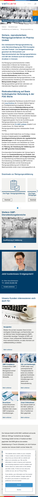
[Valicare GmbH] (9, 4)
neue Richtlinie (9, 103)
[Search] (25, 4)
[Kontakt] (35, 13)
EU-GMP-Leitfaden (21, 124)
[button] (17, 208)
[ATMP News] (35, 18)
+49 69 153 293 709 (11, 283)
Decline (19, 489)
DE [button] (30, 3)
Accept (19, 485)
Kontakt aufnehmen (9, 287)
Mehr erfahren (8, 349)
